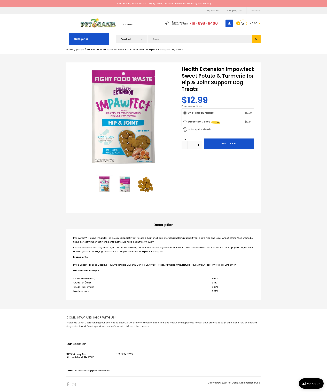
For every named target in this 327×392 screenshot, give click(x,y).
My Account (213, 10)
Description (164, 224)
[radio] (184, 113)
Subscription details (199, 129)
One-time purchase (201, 113)
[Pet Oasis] (98, 27)
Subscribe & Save (203, 122)
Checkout (255, 10)
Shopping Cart (235, 10)
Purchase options (192, 106)
